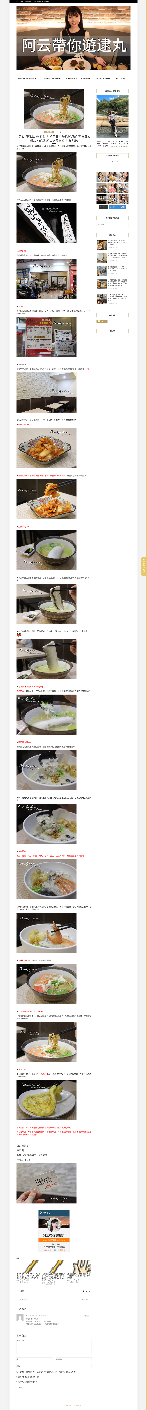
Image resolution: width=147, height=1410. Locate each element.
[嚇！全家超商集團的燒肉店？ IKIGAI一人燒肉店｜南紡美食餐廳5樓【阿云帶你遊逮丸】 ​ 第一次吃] (101, 199)
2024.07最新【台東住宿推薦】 (42, 1)
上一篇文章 (24, 1299)
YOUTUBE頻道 (120, 78)
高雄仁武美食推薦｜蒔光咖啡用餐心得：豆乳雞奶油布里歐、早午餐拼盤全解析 (117, 255)
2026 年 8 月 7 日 (112, 273)
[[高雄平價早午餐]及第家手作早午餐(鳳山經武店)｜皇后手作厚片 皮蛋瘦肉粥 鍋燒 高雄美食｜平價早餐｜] (28, 1266)
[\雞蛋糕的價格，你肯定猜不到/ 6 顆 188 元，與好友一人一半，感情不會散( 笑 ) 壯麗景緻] (101, 177)
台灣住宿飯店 (71, 78)
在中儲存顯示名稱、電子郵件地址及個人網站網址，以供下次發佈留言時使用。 (48, 1372)
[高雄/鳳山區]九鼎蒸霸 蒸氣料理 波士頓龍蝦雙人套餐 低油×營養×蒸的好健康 (78, 1276)
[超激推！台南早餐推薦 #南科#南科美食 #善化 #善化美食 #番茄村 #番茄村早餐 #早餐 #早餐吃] (113, 177)
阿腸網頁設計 (77, 1405)
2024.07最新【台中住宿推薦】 (24, 1)
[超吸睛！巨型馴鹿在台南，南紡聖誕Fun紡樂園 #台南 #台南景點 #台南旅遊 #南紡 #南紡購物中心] (123, 177)
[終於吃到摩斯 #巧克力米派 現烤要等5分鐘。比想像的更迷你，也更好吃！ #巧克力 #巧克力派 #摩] (123, 199)
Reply (86, 1315)
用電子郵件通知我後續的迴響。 (29, 1377)
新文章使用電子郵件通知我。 (28, 1382)
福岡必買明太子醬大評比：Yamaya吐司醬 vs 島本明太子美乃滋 (117, 242)
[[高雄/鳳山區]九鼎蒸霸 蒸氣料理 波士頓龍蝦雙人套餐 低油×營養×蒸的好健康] (79, 1266)
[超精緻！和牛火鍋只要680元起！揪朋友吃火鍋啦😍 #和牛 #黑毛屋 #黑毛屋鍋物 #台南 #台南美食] (113, 188)
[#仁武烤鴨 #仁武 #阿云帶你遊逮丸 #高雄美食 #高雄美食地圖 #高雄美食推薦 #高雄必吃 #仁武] (123, 188)
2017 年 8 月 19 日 (59, 132)
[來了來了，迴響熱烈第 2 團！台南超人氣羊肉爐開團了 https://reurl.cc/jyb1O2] (101, 188)
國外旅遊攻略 (85, 78)
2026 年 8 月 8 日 (112, 260)
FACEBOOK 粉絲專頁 (103, 78)
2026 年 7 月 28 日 (112, 288)
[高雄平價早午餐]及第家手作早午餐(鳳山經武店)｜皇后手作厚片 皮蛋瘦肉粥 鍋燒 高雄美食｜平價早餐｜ (28, 1276)
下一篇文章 (84, 1299)
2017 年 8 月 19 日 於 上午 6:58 (39, 1315)
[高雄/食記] (49, 132)
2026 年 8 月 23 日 (112, 247)
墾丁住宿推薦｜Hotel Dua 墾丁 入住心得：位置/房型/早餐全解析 (117, 268)
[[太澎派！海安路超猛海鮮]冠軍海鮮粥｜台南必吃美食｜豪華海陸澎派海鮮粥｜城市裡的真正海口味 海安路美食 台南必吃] (53, 1266)
